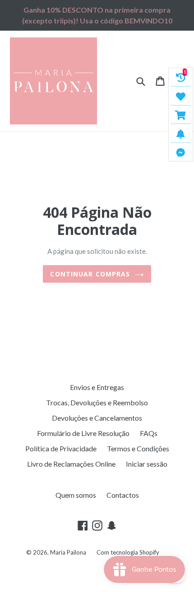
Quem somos (75, 495)
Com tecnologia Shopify (128, 552)
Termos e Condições (138, 448)
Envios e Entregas (97, 387)
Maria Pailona (68, 552)
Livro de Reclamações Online (71, 463)
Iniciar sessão (146, 463)
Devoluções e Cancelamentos (97, 417)
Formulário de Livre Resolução (83, 433)
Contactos (122, 495)
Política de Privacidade (61, 448)
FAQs (148, 433)
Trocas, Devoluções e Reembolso (97, 402)
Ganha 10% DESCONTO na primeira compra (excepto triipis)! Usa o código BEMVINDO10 (97, 15)
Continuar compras (90, 274)
